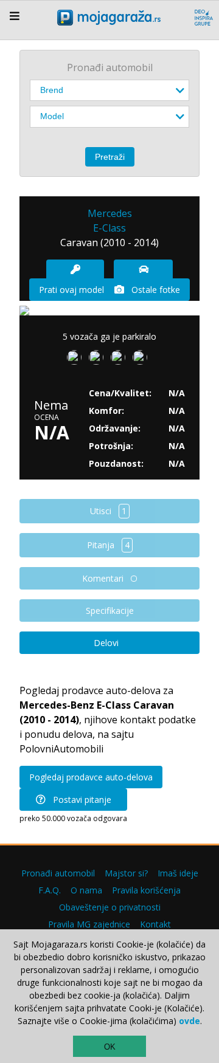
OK (110, 1046)
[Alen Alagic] (98, 360)
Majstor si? (126, 873)
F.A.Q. (49, 890)
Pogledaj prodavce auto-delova (91, 777)
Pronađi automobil (58, 873)
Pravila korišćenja (146, 890)
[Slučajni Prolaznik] (142, 360)
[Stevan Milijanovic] (76, 360)
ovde (189, 1021)
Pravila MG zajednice (89, 924)
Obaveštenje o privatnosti (110, 907)
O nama (86, 890)
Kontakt (155, 924)
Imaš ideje (178, 873)
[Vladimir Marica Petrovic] (120, 360)
